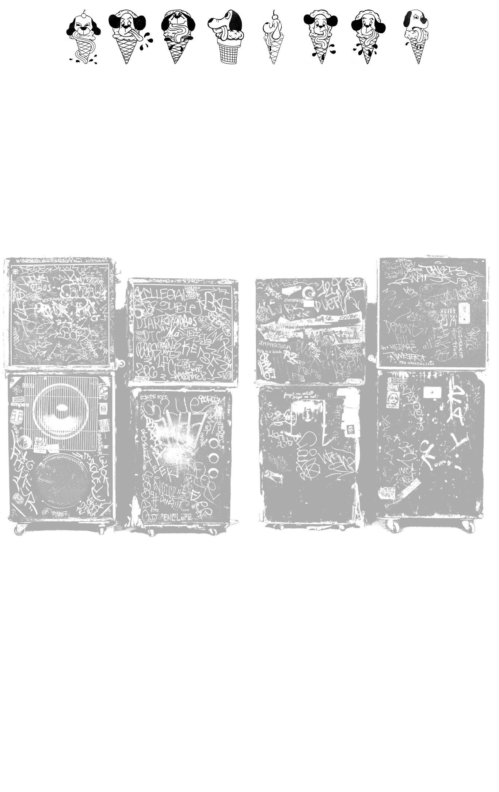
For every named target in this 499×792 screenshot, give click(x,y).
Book (321, 71)
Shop (368, 71)
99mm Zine (225, 71)
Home (83, 71)
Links (416, 71)
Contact (131, 71)
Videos (178, 71)
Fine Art (273, 71)
